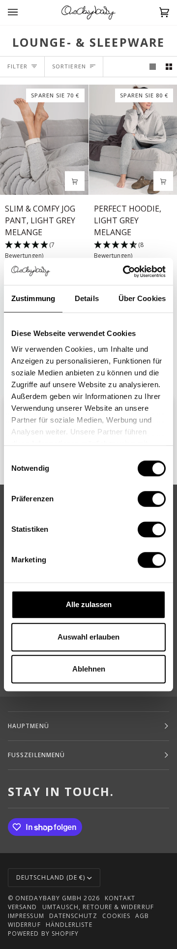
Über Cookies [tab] (142, 298)
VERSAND (22, 907)
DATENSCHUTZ (73, 916)
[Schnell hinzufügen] (75, 181)
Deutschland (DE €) (50, 877)
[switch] (152, 499)
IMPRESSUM (26, 916)
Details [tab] (87, 298)
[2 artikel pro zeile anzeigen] (169, 67)
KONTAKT (120, 898)
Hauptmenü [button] (28, 726)
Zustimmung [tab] (33, 298)
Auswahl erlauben (88, 637)
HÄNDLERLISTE (69, 924)
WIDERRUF (24, 924)
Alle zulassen (89, 604)
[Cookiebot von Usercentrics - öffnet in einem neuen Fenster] (125, 271)
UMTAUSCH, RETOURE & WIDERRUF (98, 907)
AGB (142, 916)
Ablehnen (88, 669)
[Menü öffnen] (22, 12)
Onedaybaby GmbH (48, 898)
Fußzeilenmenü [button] (36, 755)
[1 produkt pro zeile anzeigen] (153, 67)
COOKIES (116, 916)
